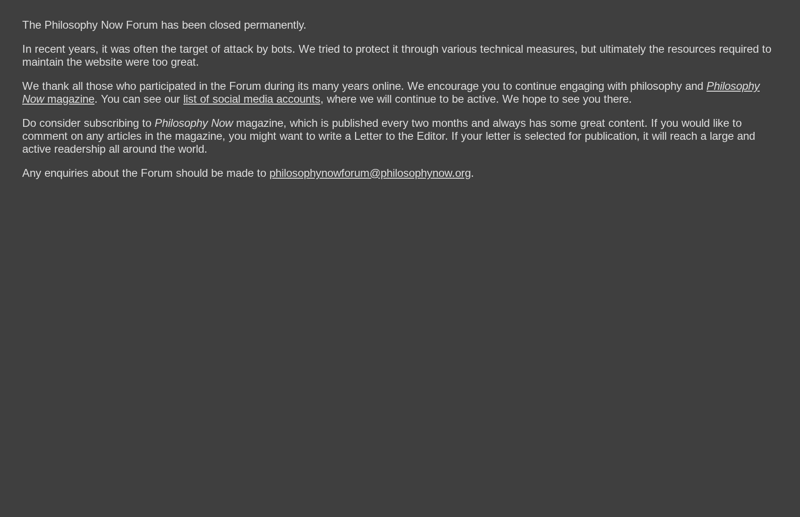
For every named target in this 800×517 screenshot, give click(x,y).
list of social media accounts (251, 99)
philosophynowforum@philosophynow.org (370, 173)
